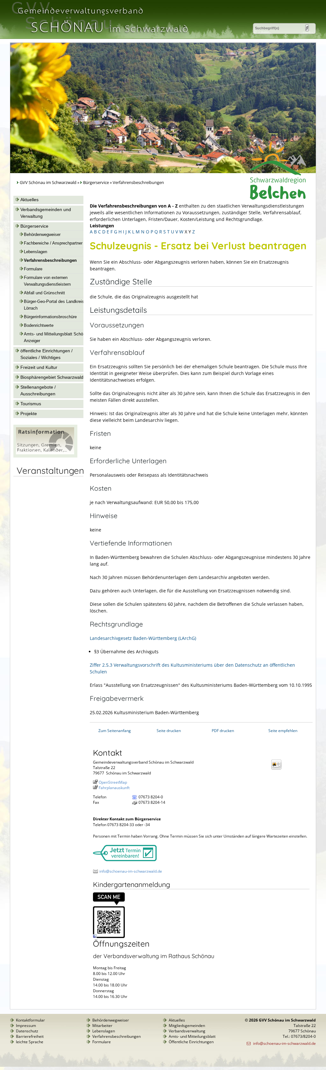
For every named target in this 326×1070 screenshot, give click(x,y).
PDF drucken (223, 730)
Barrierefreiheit (30, 1036)
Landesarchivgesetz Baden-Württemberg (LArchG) (143, 638)
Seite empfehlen (282, 730)
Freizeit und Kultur (38, 367)
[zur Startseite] (102, 36)
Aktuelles (29, 199)
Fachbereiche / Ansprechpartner (53, 243)
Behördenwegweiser (42, 234)
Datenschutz (27, 1031)
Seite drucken (169, 730)
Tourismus (30, 403)
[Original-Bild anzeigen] (109, 936)
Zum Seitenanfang (114, 730)
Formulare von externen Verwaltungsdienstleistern (47, 281)
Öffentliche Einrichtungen (191, 1041)
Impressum (26, 1025)
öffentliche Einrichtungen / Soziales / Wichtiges (46, 354)
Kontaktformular (30, 1020)
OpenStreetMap (113, 782)
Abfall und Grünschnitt (44, 293)
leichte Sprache (29, 1041)
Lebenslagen (35, 252)
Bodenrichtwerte (38, 325)
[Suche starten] (307, 28)
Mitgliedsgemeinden (187, 1025)
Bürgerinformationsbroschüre (50, 317)
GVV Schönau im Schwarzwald (48, 182)
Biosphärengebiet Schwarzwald (51, 377)
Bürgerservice (96, 182)
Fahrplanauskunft (114, 787)
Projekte (28, 413)
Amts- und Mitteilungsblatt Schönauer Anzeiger (58, 337)
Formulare (33, 269)
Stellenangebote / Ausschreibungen (38, 390)
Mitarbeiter (102, 1025)
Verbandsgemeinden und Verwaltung (45, 213)
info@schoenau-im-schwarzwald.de (130, 871)
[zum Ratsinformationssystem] (45, 455)
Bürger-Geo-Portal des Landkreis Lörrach (54, 305)
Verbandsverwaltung (187, 1031)
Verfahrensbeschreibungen (50, 260)
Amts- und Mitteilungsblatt (192, 1036)
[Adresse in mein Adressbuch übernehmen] (278, 769)
